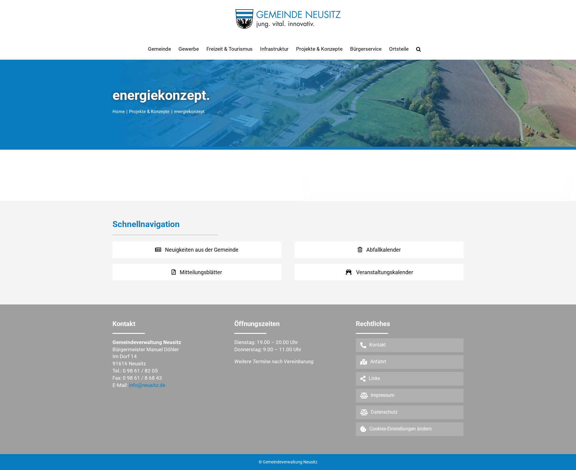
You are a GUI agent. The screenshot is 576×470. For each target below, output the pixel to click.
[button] (418, 48)
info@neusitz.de (147, 385)
